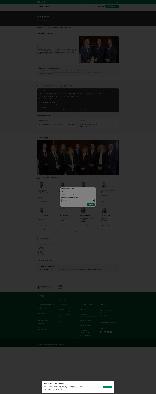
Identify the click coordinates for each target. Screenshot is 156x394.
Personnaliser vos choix (95, 387)
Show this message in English (50, 390)
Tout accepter (107, 387)
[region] (78, 387)
